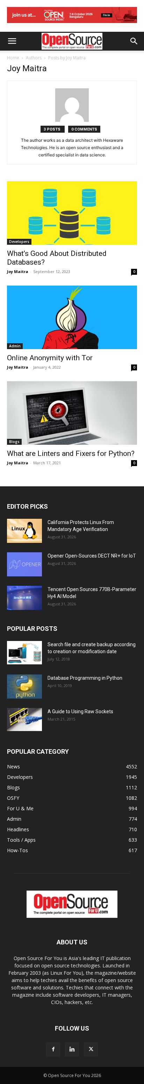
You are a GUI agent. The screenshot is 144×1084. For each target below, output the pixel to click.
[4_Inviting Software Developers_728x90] (72, 24)
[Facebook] (53, 1049)
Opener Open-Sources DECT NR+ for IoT (92, 556)
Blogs (14, 441)
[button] (12, 41)
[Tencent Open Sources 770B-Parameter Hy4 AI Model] (24, 598)
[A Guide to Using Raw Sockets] (24, 719)
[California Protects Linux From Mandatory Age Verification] (24, 531)
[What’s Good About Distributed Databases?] (72, 213)
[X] (91, 1049)
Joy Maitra (17, 271)
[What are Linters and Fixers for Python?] (72, 413)
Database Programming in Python (85, 678)
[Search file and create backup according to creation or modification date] (24, 652)
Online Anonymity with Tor (50, 358)
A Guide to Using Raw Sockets (80, 711)
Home (13, 58)
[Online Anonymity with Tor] (72, 317)
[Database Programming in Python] (24, 686)
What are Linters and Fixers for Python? (71, 453)
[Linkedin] (72, 1049)
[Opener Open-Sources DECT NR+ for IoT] (24, 564)
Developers (19, 241)
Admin (15, 346)
